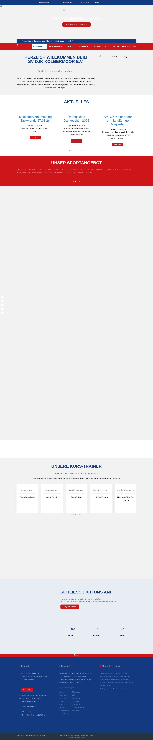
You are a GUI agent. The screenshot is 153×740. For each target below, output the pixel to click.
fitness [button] (88, 173)
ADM (43, 735)
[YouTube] (135, 734)
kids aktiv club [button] (54, 170)
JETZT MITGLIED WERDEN (76, 24)
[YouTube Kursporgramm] (32, 2)
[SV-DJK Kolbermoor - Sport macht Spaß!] (23, 46)
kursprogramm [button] (28, 170)
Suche (97, 2)
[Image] (76, 655)
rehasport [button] (41, 170)
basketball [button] (84, 170)
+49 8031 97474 (83, 2)
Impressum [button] (20, 735)
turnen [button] (80, 173)
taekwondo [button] (58, 173)
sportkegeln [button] (37, 173)
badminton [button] (73, 170)
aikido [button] (64, 170)
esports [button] (48, 173)
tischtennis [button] (70, 173)
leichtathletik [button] (126, 170)
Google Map (27, 690)
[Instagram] (126, 734)
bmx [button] (92, 170)
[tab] (69, 150)
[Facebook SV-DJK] (20, 2)
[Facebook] (117, 734)
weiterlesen (35, 138)
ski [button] (29, 173)
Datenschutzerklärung (33, 735)
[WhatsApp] (112, 734)
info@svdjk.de (67, 2)
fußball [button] (100, 170)
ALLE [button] (18, 170)
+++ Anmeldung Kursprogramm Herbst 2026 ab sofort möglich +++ (47, 41)
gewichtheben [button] (112, 170)
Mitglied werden (44, 2)
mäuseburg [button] (21, 173)
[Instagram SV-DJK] (26, 2)
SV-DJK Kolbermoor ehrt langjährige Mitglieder (118, 120)
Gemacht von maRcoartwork (76, 737)
